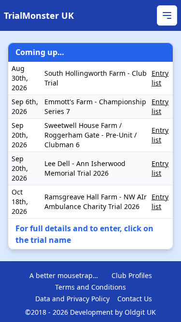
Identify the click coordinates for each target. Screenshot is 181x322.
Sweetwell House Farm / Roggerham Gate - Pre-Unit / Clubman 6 (90, 135)
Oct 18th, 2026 (20, 201)
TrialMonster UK (39, 15)
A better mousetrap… (63, 275)
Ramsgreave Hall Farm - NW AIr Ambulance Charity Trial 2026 (95, 201)
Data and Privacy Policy (72, 298)
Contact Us (134, 298)
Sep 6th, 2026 (25, 106)
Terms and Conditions (90, 287)
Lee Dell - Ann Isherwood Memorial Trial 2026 (84, 168)
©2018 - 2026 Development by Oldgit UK (90, 312)
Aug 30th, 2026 (20, 78)
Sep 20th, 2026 (20, 135)
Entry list (160, 78)
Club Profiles (131, 275)
